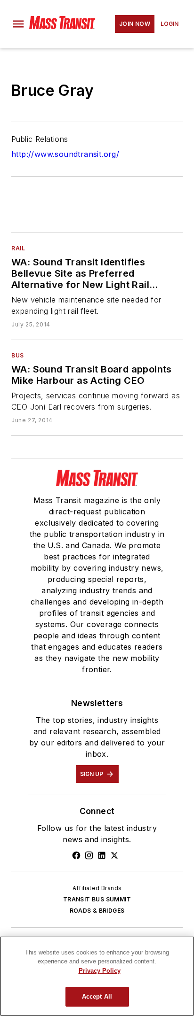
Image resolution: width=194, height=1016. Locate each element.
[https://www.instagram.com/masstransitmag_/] (89, 855)
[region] (97, 976)
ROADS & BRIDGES (97, 910)
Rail (18, 248)
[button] (18, 24)
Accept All (97, 996)
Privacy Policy (100, 970)
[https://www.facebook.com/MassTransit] (76, 855)
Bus (17, 355)
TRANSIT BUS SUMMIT (97, 899)
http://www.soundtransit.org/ (65, 154)
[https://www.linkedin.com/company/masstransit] (101, 855)
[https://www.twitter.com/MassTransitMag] (114, 855)
